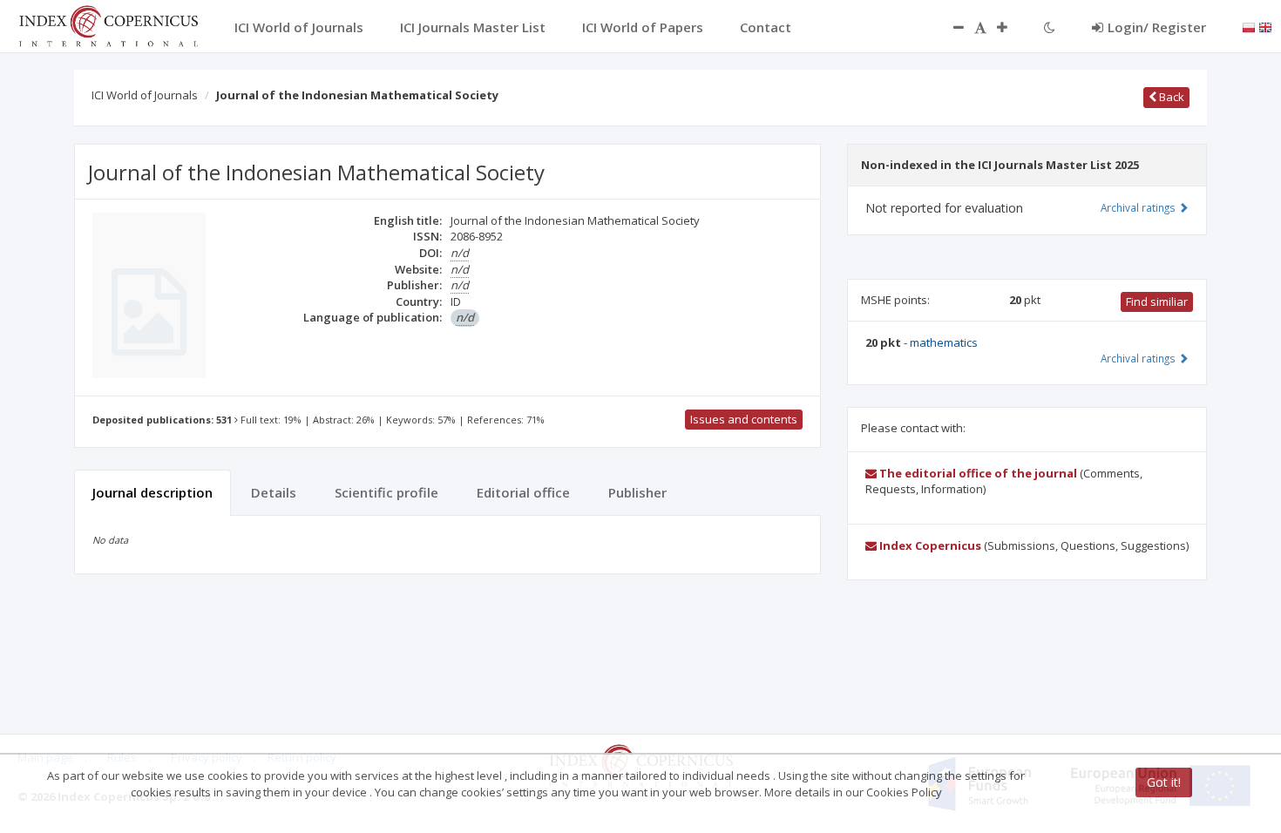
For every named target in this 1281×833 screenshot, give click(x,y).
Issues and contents (743, 419)
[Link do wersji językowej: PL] (1249, 26)
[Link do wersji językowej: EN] (1265, 26)
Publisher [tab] (637, 492)
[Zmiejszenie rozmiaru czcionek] (950, 27)
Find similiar (1157, 301)
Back (1170, 97)
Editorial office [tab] (523, 492)
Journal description (152, 492)
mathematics (944, 342)
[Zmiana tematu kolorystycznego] (1050, 27)
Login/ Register (1157, 27)
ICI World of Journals (145, 95)
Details (273, 492)
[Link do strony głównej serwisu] (108, 24)
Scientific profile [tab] (386, 492)
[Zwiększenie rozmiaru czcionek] (1011, 27)
